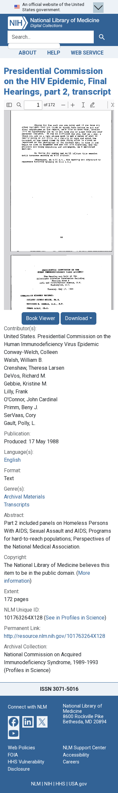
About (28, 53)
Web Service (87, 53)
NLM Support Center (84, 748)
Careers (71, 762)
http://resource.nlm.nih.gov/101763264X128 (54, 636)
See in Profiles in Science (75, 618)
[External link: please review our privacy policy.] (13, 721)
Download (76, 318)
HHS (60, 784)
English (12, 460)
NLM (36, 784)
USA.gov (78, 784)
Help (53, 53)
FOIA (13, 755)
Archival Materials (24, 497)
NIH (48, 784)
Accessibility (76, 755)
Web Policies (21, 748)
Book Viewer (40, 318)
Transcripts (17, 504)
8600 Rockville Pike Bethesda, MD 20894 (85, 719)
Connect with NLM (27, 707)
